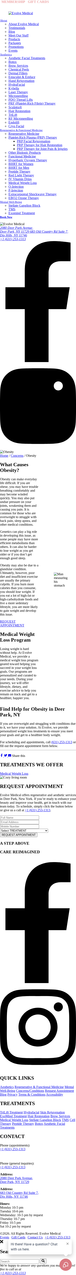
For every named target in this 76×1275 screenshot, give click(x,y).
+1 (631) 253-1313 (35, 5)
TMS (65, 1120)
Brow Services (60, 1116)
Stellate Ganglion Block (45, 1120)
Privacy (12, 1094)
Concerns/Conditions (30, 1090)
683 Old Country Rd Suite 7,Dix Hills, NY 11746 (19, 1194)
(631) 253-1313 (61, 742)
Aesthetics (7, 1087)
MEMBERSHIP (13, 2)
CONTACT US (63, 2)
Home (4, 455)
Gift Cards (18, 1237)
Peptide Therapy (23, 1123)
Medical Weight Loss (14, 773)
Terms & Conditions (31, 1094)
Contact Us (35, 1237)
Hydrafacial (31, 1112)
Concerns (17, 455)
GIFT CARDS (38, 2)
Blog (3, 1094)
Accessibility (54, 1094)
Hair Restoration (39, 1116)
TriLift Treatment (11, 1112)
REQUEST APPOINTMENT (12, 623)
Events (4, 1237)
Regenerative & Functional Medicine (39, 1087)
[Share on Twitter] (6, 756)
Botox (39, 1123)
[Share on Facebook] (2, 756)
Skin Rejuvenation (52, 1112)
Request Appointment (59, 1090)
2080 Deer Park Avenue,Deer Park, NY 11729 (16, 229)
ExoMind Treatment (13, 1116)
